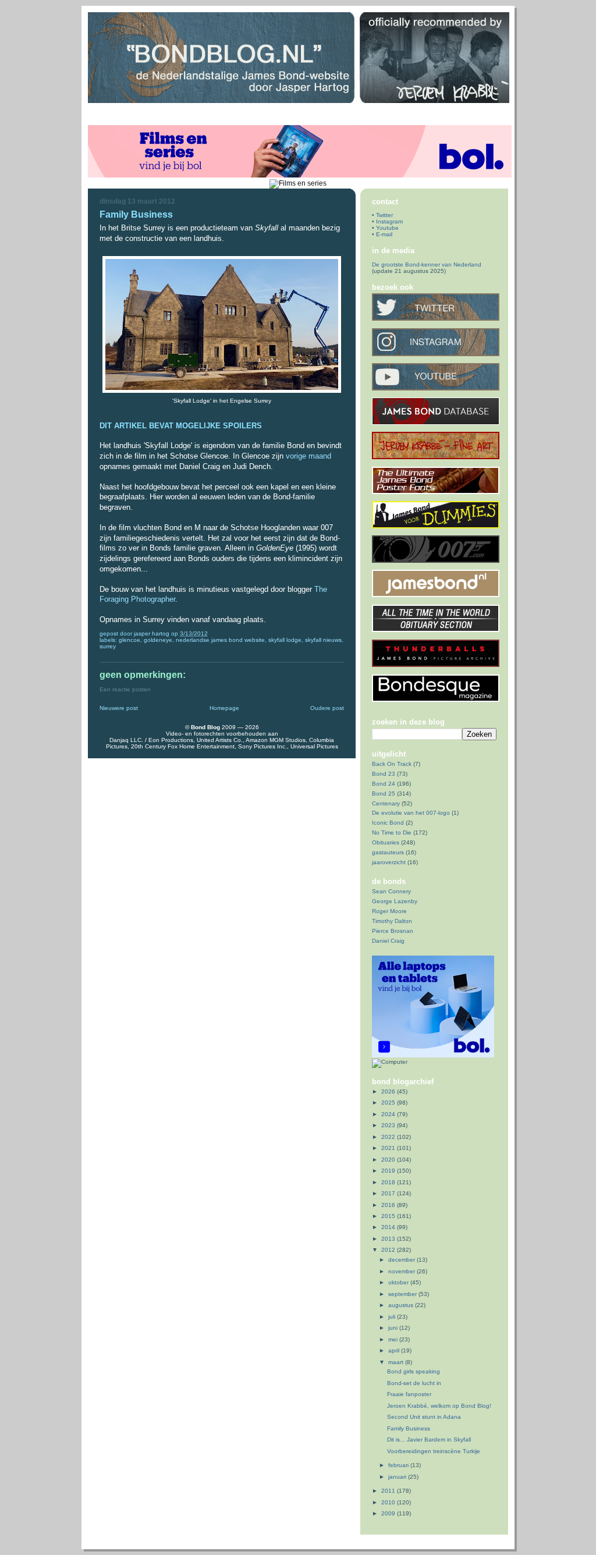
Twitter (384, 215)
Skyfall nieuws (323, 640)
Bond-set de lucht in (414, 1383)
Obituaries (385, 842)
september (403, 1294)
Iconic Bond (388, 822)
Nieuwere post (119, 708)
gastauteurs (388, 852)
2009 (389, 1513)
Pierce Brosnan (392, 931)
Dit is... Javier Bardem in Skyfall (429, 1439)
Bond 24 (383, 783)
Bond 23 (383, 774)
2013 (389, 1239)
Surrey (108, 646)
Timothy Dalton (392, 921)
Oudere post (327, 708)
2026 (389, 1091)
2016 (389, 1205)
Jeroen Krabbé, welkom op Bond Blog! (439, 1406)
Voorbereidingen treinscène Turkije (433, 1451)
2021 (389, 1148)
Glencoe (129, 640)
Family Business (408, 1428)
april (394, 1350)
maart (396, 1362)
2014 (389, 1227)
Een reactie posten (125, 689)
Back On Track (391, 764)
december (402, 1259)
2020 (389, 1159)
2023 (389, 1125)
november (402, 1271)
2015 (389, 1216)
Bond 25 (383, 793)
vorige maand (308, 456)
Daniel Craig (388, 941)
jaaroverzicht (389, 862)
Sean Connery (391, 891)
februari (399, 1465)
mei (393, 1339)
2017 (389, 1193)
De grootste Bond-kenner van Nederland (426, 264)
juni (393, 1328)
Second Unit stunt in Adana (424, 1417)
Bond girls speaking (413, 1371)
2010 (389, 1502)
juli (392, 1316)
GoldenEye (158, 640)
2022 (389, 1137)
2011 (389, 1490)
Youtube (387, 228)
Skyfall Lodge (284, 640)
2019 (389, 1170)
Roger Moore (389, 911)
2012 (389, 1250)
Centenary (386, 803)
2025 (389, 1102)
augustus (401, 1305)
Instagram (389, 221)
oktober (399, 1282)
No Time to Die (391, 832)
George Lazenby (394, 901)
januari (398, 1477)
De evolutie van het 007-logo (411, 813)
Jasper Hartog (152, 633)
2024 (389, 1114)
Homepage (224, 708)
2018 (389, 1182)
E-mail (384, 234)
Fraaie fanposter (409, 1394)
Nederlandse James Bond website (220, 640)
